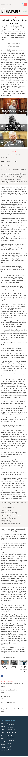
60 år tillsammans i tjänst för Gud (12, 684)
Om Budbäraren (10, 723)
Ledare (3, 726)
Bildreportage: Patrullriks (9, 690)
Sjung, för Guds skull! (8, 702)
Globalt (3, 732)
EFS (2, 723)
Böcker (9, 743)
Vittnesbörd (4, 751)
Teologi (3, 741)
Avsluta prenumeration (11, 736)
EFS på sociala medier (9, 748)
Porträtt (14, 18)
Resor (2, 738)
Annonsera (10, 740)
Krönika (3, 744)
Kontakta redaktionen (11, 728)
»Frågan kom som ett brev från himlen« (14, 709)
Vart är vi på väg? (6, 696)
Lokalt (2, 729)
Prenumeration (11, 732)
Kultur (3, 735)
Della (2, 676)
